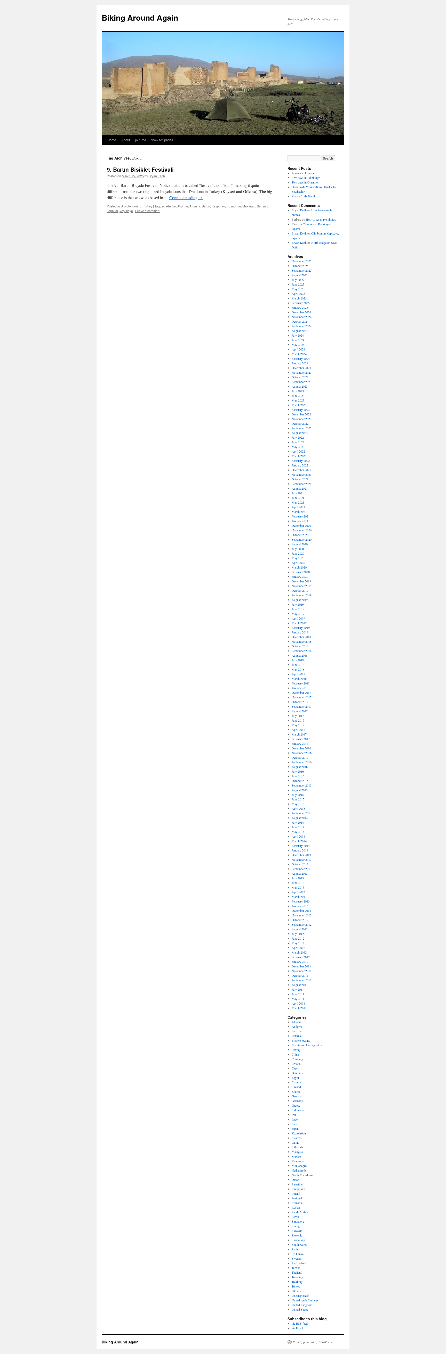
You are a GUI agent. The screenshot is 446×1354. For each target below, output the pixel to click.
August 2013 (300, 873)
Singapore (298, 1221)
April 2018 (298, 674)
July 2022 (298, 437)
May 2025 (298, 289)
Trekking (297, 1282)
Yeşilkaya (126, 210)
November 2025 (302, 261)
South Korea (299, 1244)
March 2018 (299, 678)
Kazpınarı (218, 206)
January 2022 (300, 465)
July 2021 (298, 493)
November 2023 (302, 372)
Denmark (297, 1073)
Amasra (194, 206)
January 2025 (300, 307)
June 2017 (298, 720)
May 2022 (298, 447)
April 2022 (298, 451)
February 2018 (301, 683)
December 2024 (301, 312)
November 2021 (302, 474)
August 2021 (300, 488)
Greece (296, 1105)
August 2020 (300, 544)
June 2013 (298, 883)
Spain (295, 1249)
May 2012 (298, 943)
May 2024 (298, 344)
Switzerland (299, 1263)
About (125, 139)
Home (111, 139)
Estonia (296, 1082)
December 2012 (301, 910)
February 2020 (301, 572)
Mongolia (298, 1161)
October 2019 (300, 590)
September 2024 (302, 326)
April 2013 (298, 892)
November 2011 (302, 971)
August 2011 (300, 985)
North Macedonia (302, 1175)
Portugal (297, 1198)
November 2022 (302, 419)
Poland (296, 1193)
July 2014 (298, 822)
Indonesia (298, 1110)
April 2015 (298, 808)
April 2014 (298, 836)
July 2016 (298, 771)
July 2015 (298, 794)
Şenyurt (262, 206)
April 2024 (298, 349)
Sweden (296, 1258)
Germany (297, 1101)
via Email (297, 1328)
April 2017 (298, 730)
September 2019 (302, 595)
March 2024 (299, 354)
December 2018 (301, 637)
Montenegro (299, 1166)
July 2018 (298, 660)
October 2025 (300, 266)
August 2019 (300, 600)
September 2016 (302, 762)
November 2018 (302, 641)
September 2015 (302, 785)
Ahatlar (171, 206)
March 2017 (299, 734)
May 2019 (298, 614)
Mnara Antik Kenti (303, 196)
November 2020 (302, 530)
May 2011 (298, 999)
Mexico (296, 1156)
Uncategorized (300, 1295)
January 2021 (300, 521)
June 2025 (298, 284)
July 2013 (298, 878)
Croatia (296, 1064)
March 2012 (299, 952)
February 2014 (301, 845)
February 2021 (301, 516)
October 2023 (300, 377)
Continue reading (186, 197)
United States (300, 1309)
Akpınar (182, 206)
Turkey (147, 206)
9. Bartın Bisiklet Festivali (140, 169)
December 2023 (301, 368)
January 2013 (300, 906)
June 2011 (298, 994)
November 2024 (302, 317)
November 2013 (302, 859)
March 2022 (299, 456)
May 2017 (298, 725)
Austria (296, 1031)
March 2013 (299, 897)
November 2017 (302, 697)
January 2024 (300, 363)
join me (140, 139)
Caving (296, 1050)
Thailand (297, 1272)
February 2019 (301, 627)
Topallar (112, 210)
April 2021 (298, 507)
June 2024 (298, 340)
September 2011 (302, 980)
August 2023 (300, 386)
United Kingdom (302, 1305)
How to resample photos (321, 219)
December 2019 (301, 581)
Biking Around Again (140, 17)
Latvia (295, 1142)
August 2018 (300, 655)
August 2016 (300, 767)
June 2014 (298, 827)
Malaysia (297, 1152)
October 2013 (300, 864)
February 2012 (301, 957)
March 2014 (299, 841)
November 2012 (302, 915)
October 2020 (300, 535)
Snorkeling (298, 1240)
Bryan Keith (157, 176)
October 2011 (300, 975)
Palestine (297, 1184)
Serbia (295, 1217)
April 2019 (298, 618)
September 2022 (302, 428)
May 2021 (298, 502)
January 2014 (300, 850)
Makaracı (248, 206)
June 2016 (298, 776)
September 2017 (302, 706)
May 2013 (298, 887)
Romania (297, 1203)
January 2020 (300, 576)
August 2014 (300, 818)
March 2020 (299, 567)
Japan (295, 1128)
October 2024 (300, 321)
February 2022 (301, 460)
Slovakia (297, 1230)
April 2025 (298, 293)
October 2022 (300, 423)
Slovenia (297, 1235)
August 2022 (300, 433)
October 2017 (300, 702)
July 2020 (298, 549)
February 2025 (301, 303)
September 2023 (302, 382)
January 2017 (300, 743)
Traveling (297, 1277)
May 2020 (298, 558)
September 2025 (302, 270)
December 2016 (301, 748)
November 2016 (302, 753)
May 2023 (298, 400)
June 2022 (298, 442)
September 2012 (302, 924)
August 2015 (300, 790)
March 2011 (299, 1008)
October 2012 (300, 920)
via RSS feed (300, 1323)
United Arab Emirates (305, 1300)
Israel (295, 1119)
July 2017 (298, 716)
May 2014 (298, 832)
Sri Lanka (298, 1254)
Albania (296, 1022)
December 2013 (301, 855)
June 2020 (298, 553)
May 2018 (298, 669)
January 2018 (300, 688)
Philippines (298, 1189)
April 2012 (298, 948)
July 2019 (298, 604)
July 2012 (298, 934)
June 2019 (298, 609)
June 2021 (298, 498)
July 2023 (298, 391)
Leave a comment (147, 210)
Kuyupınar (234, 206)
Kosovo (296, 1138)
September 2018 (302, 651)
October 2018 (300, 646)
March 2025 (299, 298)
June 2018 (298, 665)
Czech (295, 1068)
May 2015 (298, 804)
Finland (296, 1087)
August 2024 (300, 331)
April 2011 (298, 1003)
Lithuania (297, 1147)
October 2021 (300, 479)
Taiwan (296, 1268)
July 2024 (298, 335)
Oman (295, 1179)
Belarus (296, 1036)
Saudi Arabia (300, 1212)
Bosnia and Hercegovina (307, 1045)
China (295, 1054)
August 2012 (300, 929)
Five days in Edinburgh (306, 177)
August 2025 (300, 275)
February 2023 (301, 409)
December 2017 (301, 692)
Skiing (296, 1226)
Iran (294, 1115)
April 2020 (298, 563)
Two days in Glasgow (305, 182)
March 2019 (299, 623)
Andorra (297, 1026)
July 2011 (298, 989)
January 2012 (300, 961)
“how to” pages (162, 139)
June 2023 (298, 396)
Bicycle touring (131, 206)
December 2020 (301, 525)
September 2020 (302, 539)
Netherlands (299, 1170)
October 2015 (300, 781)
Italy (294, 1124)
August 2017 (300, 711)
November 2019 (302, 586)
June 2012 (298, 938)
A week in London (303, 173)
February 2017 (301, 739)
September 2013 (302, 869)
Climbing (297, 1059)
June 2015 (298, 799)
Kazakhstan (299, 1133)
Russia (296, 1207)
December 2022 (301, 414)
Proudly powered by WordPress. (313, 1342)
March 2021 (299, 511)
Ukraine (296, 1291)
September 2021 (302, 484)
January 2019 (300, 632)
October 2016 (300, 757)
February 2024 (301, 358)
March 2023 (299, 405)
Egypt (295, 1077)
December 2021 (301, 470)
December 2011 (301, 966)
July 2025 (298, 280)
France (296, 1091)
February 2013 (301, 901)
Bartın (206, 206)
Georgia (296, 1096)
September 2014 (302, 813)
